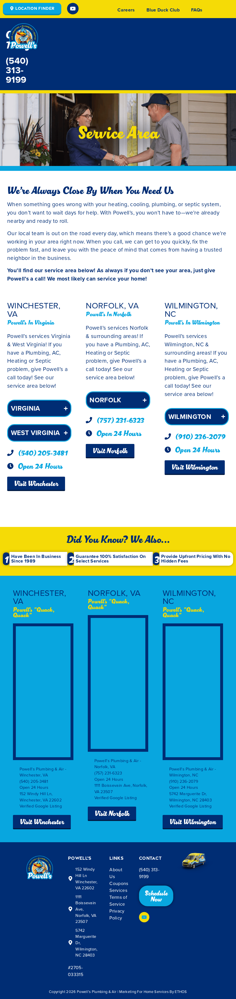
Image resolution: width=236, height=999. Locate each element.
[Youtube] (73, 8)
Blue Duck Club (163, 10)
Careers (126, 10)
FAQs (196, 10)
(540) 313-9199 (17, 70)
